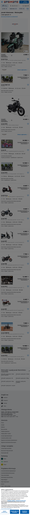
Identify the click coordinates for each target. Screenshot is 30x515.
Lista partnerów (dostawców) (6, 508)
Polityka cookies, (11, 500)
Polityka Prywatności (21, 500)
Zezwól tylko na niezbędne (14, 512)
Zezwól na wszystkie (24, 512)
